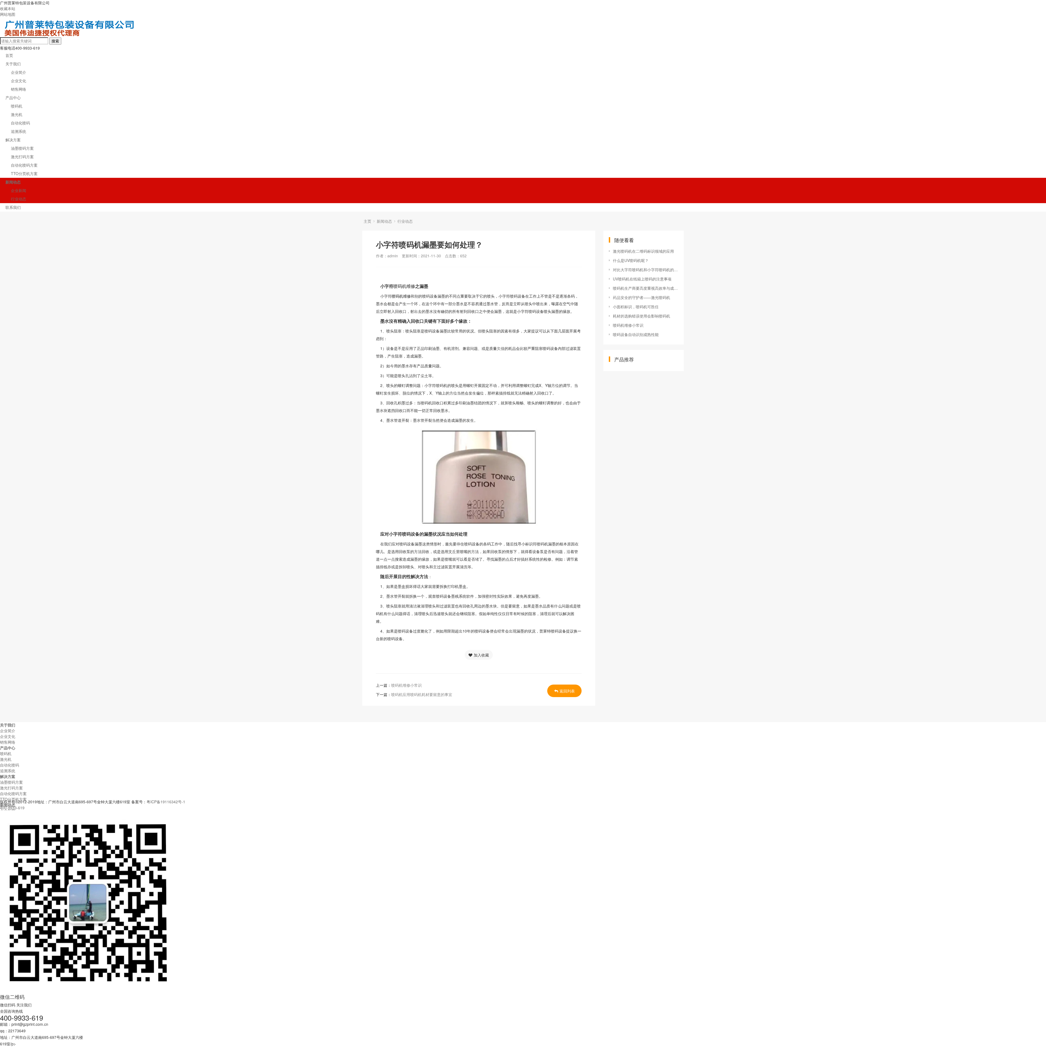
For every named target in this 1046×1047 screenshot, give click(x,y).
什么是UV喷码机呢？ (631, 260)
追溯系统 (18, 131)
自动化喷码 (20, 123)
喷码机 (16, 106)
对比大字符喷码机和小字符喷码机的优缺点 (645, 269)
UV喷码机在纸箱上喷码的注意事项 (642, 279)
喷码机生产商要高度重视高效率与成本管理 (645, 288)
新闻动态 (13, 182)
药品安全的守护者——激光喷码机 (641, 297)
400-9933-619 (12, 807)
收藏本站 (7, 8)
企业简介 (18, 72)
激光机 (16, 114)
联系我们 (13, 207)
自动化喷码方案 (24, 165)
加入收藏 (481, 655)
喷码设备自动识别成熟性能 (636, 334)
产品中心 (13, 97)
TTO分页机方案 (24, 173)
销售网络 (18, 89)
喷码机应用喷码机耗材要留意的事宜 (421, 694)
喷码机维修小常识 (406, 685)
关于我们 (13, 63)
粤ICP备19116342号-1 (166, 801)
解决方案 (13, 139)
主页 (367, 221)
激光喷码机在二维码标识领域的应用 (643, 251)
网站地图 (7, 14)
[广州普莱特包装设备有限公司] (70, 34)
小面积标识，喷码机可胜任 (636, 306)
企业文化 (18, 80)
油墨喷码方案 (22, 148)
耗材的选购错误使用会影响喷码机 (641, 316)
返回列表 (567, 691)
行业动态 (18, 199)
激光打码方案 (22, 156)
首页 (9, 55)
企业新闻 (18, 190)
